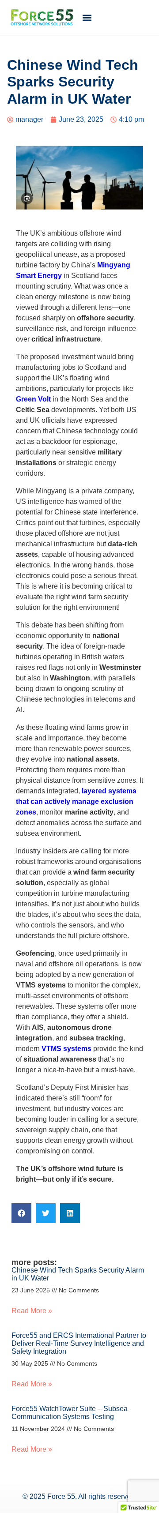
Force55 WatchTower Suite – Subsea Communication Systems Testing (69, 1412)
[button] (87, 17)
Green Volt (33, 399)
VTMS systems (66, 1048)
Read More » (31, 1310)
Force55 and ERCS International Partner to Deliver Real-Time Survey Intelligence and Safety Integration (78, 1343)
